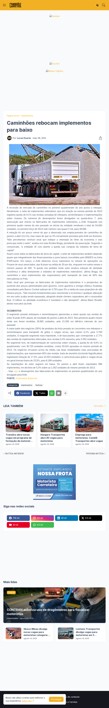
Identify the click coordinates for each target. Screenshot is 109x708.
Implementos (27, 115)
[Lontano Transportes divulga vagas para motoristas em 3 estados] (66, 633)
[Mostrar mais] (65, 393)
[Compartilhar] (99, 138)
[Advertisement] (54, 40)
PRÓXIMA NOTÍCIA (95, 453)
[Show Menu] (4, 5)
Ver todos (98, 406)
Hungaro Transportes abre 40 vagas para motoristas (52, 437)
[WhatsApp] (52, 393)
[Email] (58, 393)
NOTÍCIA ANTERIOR (14, 453)
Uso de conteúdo (71, 697)
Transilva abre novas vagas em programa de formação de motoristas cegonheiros (19, 438)
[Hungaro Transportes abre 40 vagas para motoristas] (54, 423)
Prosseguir (56, 699)
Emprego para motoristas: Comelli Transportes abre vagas (89, 437)
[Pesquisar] (103, 5)
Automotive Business (26, 378)
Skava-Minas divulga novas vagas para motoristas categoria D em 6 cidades (37, 632)
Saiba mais (27, 701)
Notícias (39, 385)
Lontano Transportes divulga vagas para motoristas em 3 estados (88, 632)
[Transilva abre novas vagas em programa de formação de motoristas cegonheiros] (20, 423)
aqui (16, 371)
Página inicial (13, 115)
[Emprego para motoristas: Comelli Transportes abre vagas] (89, 423)
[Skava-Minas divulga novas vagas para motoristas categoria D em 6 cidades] (13, 633)
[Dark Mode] (97, 5)
